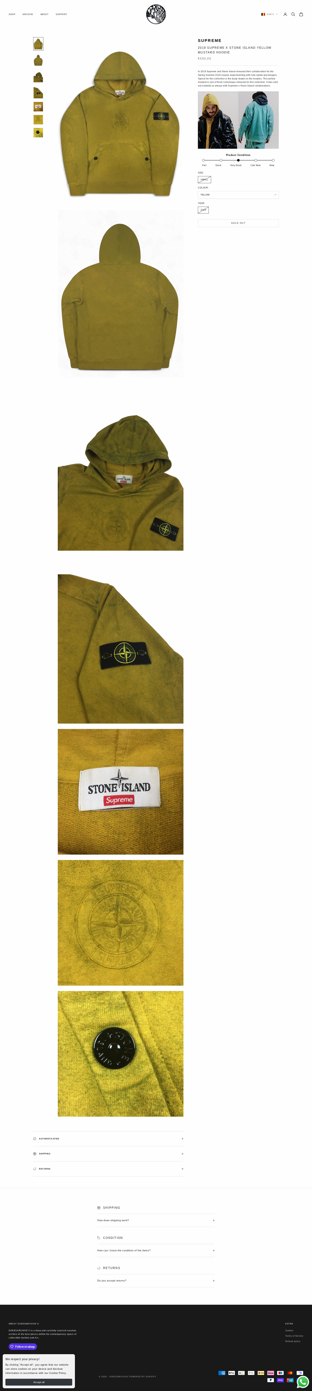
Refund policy (292, 1341)
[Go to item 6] (38, 120)
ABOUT (44, 14)
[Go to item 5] (38, 107)
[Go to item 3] (38, 76)
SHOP (12, 14)
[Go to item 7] (38, 133)
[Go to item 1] (38, 43)
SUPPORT (61, 14)
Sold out (238, 223)
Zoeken (289, 1330)
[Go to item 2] (38, 60)
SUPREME (210, 40)
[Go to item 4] (38, 92)
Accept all (38, 1382)
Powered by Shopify (142, 1376)
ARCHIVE (28, 14)
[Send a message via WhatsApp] (303, 1382)
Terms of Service (294, 1336)
